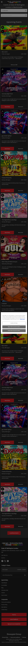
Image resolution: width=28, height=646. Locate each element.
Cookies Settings (14, 323)
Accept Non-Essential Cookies (14, 330)
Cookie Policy (22, 319)
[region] (14, 323)
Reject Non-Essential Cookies (14, 326)
